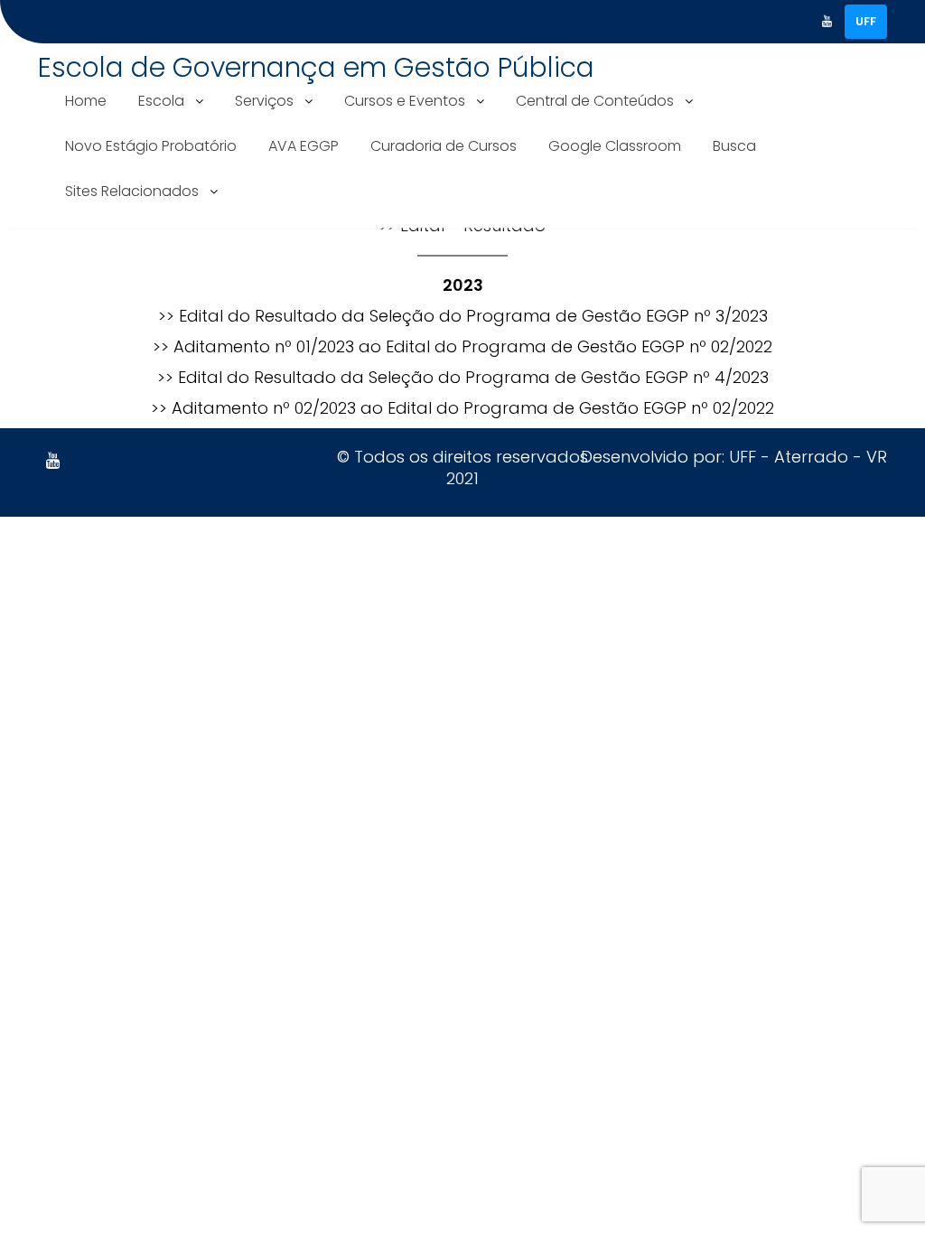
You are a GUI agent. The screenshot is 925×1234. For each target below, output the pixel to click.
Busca (734, 146)
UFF (865, 21)
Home (86, 100)
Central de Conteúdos (595, 100)
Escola (161, 100)
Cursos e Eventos (404, 100)
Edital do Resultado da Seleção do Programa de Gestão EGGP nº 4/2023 (473, 377)
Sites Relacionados (132, 191)
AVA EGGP (303, 146)
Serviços (264, 100)
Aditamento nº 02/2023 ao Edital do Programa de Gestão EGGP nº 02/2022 (473, 408)
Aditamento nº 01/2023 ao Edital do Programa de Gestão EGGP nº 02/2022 (472, 346)
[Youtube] (826, 21)
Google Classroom (614, 146)
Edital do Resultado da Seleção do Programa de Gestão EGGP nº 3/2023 (473, 315)
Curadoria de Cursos (443, 146)
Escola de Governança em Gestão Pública (316, 67)
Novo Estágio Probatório (151, 146)
